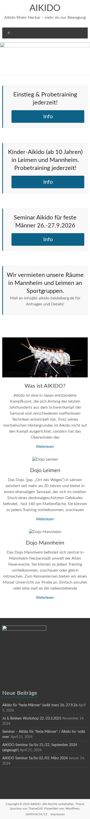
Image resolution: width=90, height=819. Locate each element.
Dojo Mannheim (45, 543)
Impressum (57, 814)
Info (48, 116)
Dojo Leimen (45, 470)
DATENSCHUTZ (36, 814)
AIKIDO (45, 8)
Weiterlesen (45, 447)
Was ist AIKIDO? (45, 386)
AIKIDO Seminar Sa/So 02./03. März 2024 (35, 758)
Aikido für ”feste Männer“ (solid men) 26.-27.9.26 (40, 705)
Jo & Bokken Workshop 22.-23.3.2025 (31, 718)
